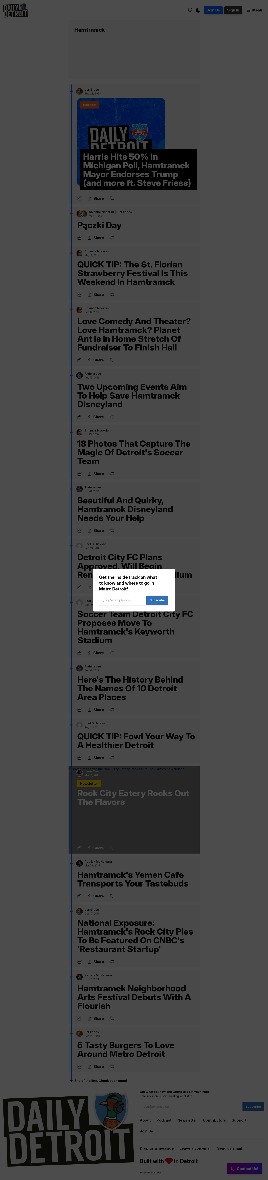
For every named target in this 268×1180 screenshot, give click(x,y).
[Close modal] (170, 573)
